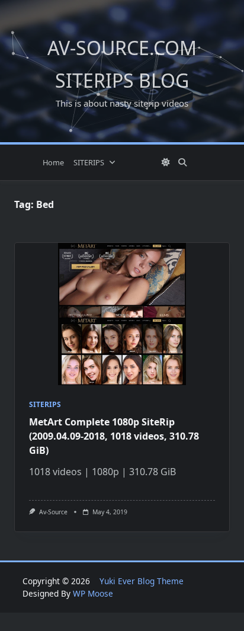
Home (53, 162)
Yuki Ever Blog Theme (141, 581)
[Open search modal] (182, 162)
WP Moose (93, 593)
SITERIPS (88, 162)
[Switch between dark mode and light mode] (166, 162)
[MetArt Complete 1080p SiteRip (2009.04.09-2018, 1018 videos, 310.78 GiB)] (122, 314)
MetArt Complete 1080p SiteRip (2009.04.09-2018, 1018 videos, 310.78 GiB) (114, 436)
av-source (53, 512)
